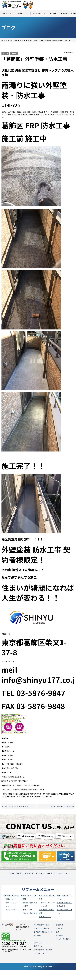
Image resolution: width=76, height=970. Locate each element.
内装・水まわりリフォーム (64, 897)
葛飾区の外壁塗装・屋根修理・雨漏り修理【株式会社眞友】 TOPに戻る (37, 873)
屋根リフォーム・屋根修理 (28, 897)
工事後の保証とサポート (43, 932)
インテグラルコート (12, 911)
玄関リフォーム (45, 916)
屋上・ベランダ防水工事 (46, 897)
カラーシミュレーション (12, 904)
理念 (57, 932)
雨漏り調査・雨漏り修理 (46, 911)
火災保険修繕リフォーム (64, 911)
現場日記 (14, 53)
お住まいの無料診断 (41, 928)
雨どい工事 (27, 909)
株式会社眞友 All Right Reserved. (39, 966)
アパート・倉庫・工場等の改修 (64, 904)
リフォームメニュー (38, 13)
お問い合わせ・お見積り (68, 14)
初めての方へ (7, 13)
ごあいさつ (60, 928)
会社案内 (59, 924)
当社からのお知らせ (63, 939)
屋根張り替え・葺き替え (30, 904)
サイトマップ (39, 953)
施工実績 (5, 53)
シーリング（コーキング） (48, 904)
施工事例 (53, 13)
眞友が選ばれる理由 (41, 924)
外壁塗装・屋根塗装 (11, 895)
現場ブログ (38, 946)
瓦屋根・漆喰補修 (30, 913)
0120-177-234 (14, 943)
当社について (23, 13)
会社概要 (59, 935)
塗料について (10, 899)
